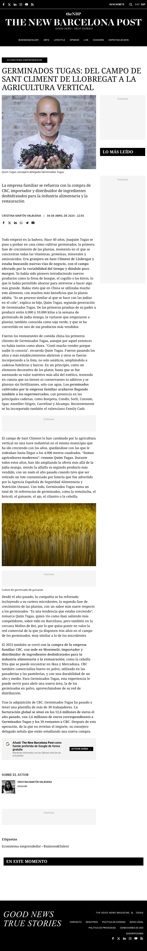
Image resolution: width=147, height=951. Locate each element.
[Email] (33, 223)
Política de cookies (113, 922)
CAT (137, 4)
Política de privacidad (102, 927)
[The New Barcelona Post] (33, 919)
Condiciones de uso (131, 927)
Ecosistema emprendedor (24, 60)
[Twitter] (9, 223)
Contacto (76, 922)
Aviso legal (136, 922)
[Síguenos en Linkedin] (15, 4)
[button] (130, 4)
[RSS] (32, 4)
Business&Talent (56, 846)
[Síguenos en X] (9, 4)
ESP (143, 4)
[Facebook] (4, 223)
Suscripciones (134, 933)
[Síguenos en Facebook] (3, 4)
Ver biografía (22, 786)
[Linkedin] (15, 223)
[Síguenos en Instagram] (21, 4)
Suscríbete (116, 4)
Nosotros (92, 922)
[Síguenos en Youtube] (26, 4)
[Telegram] (27, 223)
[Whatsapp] (21, 223)
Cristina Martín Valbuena (21, 215)
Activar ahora (79, 749)
